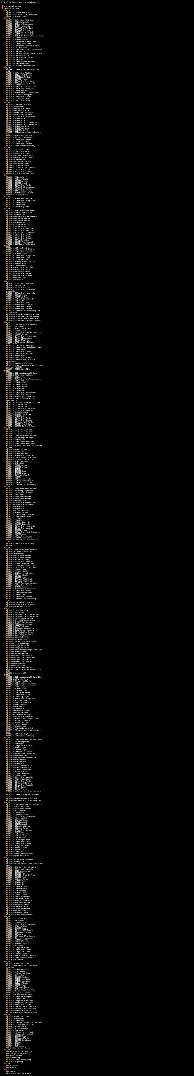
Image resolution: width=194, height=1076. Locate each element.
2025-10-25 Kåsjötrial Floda (18, 22)
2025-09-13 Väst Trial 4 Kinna (19, 30)
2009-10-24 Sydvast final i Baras (20, 746)
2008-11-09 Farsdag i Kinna (18, 806)
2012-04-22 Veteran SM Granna (20, 593)
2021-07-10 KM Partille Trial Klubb (20, 193)
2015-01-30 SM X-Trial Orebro (19, 424)
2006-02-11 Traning (15, 959)
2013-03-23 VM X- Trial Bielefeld (20, 538)
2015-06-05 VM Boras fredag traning (21, 408)
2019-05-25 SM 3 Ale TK (17, 226)
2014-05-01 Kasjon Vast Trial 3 (19, 479)
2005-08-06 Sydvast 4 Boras (19, 987)
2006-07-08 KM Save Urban (18, 940)
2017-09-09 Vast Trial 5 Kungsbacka (21, 293)
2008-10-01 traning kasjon (18, 814)
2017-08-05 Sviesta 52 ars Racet (20, 299)
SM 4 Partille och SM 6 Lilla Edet (20, 1052)
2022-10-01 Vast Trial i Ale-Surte (20, 151)
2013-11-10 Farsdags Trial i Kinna (20, 493)
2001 (8, 1069)
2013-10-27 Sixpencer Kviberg (19, 496)
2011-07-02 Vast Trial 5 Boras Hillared (22, 642)
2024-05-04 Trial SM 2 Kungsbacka (21, 95)
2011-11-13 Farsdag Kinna (18, 610)
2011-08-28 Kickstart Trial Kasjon (20, 632)
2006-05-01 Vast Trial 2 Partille (19, 950)
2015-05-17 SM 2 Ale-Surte (18, 412)
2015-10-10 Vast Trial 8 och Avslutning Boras (24, 379)
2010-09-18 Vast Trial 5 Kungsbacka (21, 699)
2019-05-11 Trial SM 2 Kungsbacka (21, 232)
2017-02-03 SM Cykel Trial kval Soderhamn (24, 320)
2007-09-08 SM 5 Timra (17, 877)
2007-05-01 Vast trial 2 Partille (19, 908)
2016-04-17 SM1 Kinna (16, 355)
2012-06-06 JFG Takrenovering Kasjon (22, 583)
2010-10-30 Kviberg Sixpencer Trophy (22, 685)
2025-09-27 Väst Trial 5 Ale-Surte (20, 28)
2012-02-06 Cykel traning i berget (20, 602)
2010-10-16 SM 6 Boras (17, 689)
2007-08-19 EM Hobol (16, 883)
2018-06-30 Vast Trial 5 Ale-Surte (20, 267)
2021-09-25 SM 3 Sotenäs (18, 183)
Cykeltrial (11, 1071)
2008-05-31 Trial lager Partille (19, 840)
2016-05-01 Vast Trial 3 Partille (19, 352)
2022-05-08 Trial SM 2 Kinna (18, 165)
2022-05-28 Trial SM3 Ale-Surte (19, 161)
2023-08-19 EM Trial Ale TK (18, 120)
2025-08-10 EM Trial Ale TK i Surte (21, 32)
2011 (8, 608)
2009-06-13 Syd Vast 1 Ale (18, 771)
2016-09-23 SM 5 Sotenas (18, 334)
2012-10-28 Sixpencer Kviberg (19, 555)
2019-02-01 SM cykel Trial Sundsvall (21, 244)
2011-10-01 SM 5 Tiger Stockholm (20, 622)
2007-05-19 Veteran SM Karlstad (20, 900)
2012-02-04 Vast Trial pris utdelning (21, 604)
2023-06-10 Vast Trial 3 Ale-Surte (20, 136)
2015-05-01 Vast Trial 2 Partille (19, 418)
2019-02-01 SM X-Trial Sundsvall (20, 242)
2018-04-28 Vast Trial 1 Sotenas (20, 275)
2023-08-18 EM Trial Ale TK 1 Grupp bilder (23, 124)
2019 (8, 208)
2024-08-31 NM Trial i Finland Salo (21, 89)
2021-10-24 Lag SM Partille (18, 179)
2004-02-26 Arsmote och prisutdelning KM (23, 485)
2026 (8, 10)
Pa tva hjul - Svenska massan (19, 1054)
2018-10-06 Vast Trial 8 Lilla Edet (20, 252)
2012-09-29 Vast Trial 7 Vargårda (20, 561)
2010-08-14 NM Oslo (16, 706)
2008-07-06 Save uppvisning (18, 834)
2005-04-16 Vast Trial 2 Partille (19, 1005)
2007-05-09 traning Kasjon (18, 906)
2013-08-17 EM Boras (16, 508)
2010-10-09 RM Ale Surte (17, 691)
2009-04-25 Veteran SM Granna (20, 783)
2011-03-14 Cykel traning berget (20, 667)
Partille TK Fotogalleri (11, 8)
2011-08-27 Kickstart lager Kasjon (20, 634)
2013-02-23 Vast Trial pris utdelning (21, 544)
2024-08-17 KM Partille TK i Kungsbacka (23, 93)
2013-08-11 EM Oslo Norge (18, 510)
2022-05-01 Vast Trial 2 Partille (19, 169)
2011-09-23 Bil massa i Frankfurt (20, 624)
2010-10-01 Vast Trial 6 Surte (19, 695)
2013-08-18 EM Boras (16, 506)
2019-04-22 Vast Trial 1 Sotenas (20, 238)
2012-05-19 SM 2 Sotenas (18, 587)
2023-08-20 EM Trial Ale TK (18, 118)
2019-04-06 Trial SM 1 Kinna (18, 240)
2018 (8, 246)
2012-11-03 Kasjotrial (16, 553)
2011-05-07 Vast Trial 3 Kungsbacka (21, 657)
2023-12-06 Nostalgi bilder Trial (19, 104)
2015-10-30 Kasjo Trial (16, 377)
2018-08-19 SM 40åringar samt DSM (21, 262)
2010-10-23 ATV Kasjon (17, 687)
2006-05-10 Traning (15, 946)
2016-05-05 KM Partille (16, 350)
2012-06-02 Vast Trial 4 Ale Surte (20, 585)
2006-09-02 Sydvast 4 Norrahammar (21, 936)
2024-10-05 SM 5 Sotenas (18, 79)
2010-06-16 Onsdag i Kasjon (18, 710)
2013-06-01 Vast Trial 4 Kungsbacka (21, 526)
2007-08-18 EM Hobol (16, 885)
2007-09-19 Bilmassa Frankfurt (19, 871)
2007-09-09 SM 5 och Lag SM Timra (21, 875)
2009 (8, 738)
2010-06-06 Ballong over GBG (19, 714)
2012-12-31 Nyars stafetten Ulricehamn (22, 549)
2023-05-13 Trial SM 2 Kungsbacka (21, 138)
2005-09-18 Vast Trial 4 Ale (18, 975)
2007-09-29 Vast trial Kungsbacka (20, 869)
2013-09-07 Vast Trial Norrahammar (21, 502)
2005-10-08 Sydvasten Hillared (19, 973)
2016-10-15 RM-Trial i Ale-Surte (20, 328)
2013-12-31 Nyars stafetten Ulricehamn (22, 489)
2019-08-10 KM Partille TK (18, 222)
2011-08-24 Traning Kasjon (18, 636)
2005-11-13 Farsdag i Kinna (18, 963)
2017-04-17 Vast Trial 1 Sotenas (20, 309)
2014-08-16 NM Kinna (16, 463)
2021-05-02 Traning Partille (18, 195)
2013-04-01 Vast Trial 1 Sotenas (20, 536)
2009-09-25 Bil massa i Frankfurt (20, 751)
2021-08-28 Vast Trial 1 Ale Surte (20, 189)
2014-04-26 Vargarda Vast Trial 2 (20, 481)
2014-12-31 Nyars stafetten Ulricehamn (22, 436)
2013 (8, 487)
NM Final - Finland (15, 1056)
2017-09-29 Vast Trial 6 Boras (19, 287)
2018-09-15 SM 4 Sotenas (18, 254)
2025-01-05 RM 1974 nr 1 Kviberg (20, 57)
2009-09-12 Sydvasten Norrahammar (22, 757)
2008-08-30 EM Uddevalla (17, 824)
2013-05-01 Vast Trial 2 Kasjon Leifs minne (24, 532)
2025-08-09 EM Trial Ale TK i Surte (21, 34)
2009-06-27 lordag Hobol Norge (20, 767)
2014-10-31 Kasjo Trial (16, 440)
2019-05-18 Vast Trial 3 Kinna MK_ (21, 228)
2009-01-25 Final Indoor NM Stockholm (22, 798)
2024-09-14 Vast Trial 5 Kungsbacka (21, 83)
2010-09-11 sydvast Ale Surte (19, 701)
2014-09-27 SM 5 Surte (16, 451)
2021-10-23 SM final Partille (18, 181)
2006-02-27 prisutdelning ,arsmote (20, 957)
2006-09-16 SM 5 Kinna (17, 928)
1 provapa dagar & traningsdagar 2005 (22, 1012)
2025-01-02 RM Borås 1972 (18, 63)
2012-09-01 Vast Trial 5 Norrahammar (22, 567)
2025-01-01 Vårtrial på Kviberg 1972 (21, 65)
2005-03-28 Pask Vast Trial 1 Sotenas (22, 1006)
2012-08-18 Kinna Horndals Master (21, 573)
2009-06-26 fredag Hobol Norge (20, 769)
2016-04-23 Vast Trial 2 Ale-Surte (20, 354)
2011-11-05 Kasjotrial (16, 612)
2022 (8, 148)
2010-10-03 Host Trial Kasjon (19, 693)
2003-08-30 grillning (15, 1062)
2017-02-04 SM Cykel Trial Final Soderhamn (24, 316)
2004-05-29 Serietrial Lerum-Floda (20, 1034)
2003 (8, 1050)
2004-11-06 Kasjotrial (16, 1018)
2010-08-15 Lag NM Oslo (17, 704)
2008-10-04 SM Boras (16, 812)
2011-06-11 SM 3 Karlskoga (18, 644)
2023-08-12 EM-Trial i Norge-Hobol (21, 128)
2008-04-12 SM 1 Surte (16, 849)
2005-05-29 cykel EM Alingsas (19, 993)
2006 (8, 916)
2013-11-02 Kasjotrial (16, 494)
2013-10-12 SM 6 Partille (17, 500)
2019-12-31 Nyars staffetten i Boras (21, 210)
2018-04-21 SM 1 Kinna (17, 277)
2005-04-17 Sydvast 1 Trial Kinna (20, 1003)
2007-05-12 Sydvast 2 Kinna (18, 904)
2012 (8, 547)
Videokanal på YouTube (12, 6)
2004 (8, 1014)
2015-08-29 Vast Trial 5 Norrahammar (22, 393)
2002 (8, 1064)
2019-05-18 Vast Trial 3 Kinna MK (20, 230)
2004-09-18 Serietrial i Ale (17, 1026)
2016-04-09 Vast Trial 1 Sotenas (20, 357)
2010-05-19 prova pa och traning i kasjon (23, 718)
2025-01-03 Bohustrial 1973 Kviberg (21, 61)
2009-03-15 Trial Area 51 (17, 789)
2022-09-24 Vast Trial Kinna (18, 153)
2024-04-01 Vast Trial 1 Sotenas (20, 100)
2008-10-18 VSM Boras (17, 810)
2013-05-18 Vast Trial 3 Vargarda (20, 528)
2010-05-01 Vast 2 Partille (17, 724)
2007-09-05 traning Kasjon (18, 879)
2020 (8, 197)
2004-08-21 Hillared (15, 1030)
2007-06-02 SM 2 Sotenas (18, 895)
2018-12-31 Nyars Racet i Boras (20, 248)
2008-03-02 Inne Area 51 (17, 851)
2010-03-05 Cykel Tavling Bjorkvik (20, 728)
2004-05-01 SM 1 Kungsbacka (19, 1040)
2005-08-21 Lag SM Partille (18, 983)
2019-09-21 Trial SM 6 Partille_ (19, 218)
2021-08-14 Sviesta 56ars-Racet (20, 191)
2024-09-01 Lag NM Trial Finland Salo (22, 87)
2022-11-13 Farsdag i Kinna (18, 149)
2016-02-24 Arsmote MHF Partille (20, 363)
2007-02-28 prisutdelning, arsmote (20, 914)
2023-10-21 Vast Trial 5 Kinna (19, 108)
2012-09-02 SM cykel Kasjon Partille (21, 565)
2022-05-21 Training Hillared (18, 163)
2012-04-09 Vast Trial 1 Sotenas (20, 597)
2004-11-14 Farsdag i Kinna (18, 1016)
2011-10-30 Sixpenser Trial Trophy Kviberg (24, 614)
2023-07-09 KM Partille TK (18, 130)
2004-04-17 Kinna (14, 1044)
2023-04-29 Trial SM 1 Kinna (18, 142)
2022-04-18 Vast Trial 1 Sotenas (20, 171)
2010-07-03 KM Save (16, 708)
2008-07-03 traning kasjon (18, 836)
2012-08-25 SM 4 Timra (17, 569)
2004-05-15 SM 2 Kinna (17, 1036)
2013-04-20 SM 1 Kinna (17, 534)
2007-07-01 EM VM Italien (17, 889)
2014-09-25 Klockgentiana (18, 453)
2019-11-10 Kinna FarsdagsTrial (20, 212)
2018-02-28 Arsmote (15, 279)
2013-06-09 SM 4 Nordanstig (19, 522)
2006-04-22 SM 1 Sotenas (18, 954)
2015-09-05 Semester (16, 391)
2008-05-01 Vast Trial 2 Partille (19, 844)
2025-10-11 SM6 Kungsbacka (19, 26)
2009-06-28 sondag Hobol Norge (20, 765)
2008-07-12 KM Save (16, 832)
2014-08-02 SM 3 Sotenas (18, 467)
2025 (8, 18)
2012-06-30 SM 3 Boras (17, 577)
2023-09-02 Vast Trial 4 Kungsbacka (21, 116)
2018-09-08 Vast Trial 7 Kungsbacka (21, 256)
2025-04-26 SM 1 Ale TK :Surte (19, 44)
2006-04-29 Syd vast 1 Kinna (19, 952)
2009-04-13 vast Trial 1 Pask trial (20, 785)
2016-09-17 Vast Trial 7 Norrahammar (22, 336)
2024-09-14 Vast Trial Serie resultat (21, 81)
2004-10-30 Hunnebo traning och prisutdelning (25, 1022)
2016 (8, 322)
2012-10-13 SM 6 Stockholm (18, 559)
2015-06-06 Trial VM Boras (18, 406)
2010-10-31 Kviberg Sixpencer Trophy (22, 683)
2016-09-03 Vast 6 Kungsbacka (20, 338)
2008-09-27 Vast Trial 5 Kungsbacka (21, 816)
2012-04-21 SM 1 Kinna (17, 595)
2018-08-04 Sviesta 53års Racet (20, 266)
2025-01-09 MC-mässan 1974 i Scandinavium (25, 50)
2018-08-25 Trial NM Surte (18, 260)
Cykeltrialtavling (14, 1058)
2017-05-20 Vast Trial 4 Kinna (19, 303)
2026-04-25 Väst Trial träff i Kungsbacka (23, 14)
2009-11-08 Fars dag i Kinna (18, 742)
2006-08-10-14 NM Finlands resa (20, 938)
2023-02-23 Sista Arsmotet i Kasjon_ (21, 146)
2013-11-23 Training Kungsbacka (20, 491)
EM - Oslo (12, 1067)
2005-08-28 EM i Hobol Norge (19, 979)
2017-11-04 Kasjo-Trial (16, 285)
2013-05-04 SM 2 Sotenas (18, 530)
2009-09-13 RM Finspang (17, 755)
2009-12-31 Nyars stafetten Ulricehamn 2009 (25, 740)
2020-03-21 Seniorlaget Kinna (19, 207)
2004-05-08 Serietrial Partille (18, 1038)
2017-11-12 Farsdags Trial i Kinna (20, 283)
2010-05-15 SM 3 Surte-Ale (18, 722)
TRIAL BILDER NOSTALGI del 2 (20, 432)
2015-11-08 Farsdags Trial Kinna (20, 375)
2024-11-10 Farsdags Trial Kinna (20, 73)
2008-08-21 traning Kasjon (18, 828)
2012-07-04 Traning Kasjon (18, 575)
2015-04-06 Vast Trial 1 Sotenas (20, 420)
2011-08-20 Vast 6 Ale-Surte (18, 638)
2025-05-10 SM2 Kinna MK (18, 40)
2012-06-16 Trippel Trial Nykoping (20, 581)
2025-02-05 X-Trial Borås (17, 48)
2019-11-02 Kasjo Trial (16, 214)
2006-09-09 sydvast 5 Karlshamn (20, 932)
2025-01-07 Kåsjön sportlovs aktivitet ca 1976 (25, 53)
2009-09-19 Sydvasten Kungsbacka (21, 753)
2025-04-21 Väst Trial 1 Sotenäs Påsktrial (23, 46)
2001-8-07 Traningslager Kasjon (20, 1073)
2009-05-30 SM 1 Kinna (17, 775)
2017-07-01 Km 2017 (16, 301)
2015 (8, 371)
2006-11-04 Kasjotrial (16, 920)
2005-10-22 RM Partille (16, 971)
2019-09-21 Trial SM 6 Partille (19, 220)
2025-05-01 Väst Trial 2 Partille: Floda (22, 42)
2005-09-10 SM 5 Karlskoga (18, 977)
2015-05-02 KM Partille (16, 416)
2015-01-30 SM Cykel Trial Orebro (21, 426)
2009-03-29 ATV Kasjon (17, 787)
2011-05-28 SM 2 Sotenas (17, 651)
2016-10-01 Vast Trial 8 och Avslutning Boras (24, 332)
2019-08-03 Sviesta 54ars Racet (20, 224)
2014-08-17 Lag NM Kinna (18, 461)
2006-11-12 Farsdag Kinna (18, 918)
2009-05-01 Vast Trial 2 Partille (19, 781)
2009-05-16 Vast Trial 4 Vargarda (20, 777)
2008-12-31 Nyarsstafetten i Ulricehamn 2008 (25, 804)
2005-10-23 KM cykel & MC (18, 969)
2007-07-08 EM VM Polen (17, 887)
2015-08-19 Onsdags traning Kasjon (21, 396)
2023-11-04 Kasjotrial (16, 106)
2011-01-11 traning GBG (17, 673)
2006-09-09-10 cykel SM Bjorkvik (20, 930)
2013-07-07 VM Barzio (16, 518)
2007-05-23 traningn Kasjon (18, 898)
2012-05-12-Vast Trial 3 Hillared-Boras (22, 589)
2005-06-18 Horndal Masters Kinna (21, 989)
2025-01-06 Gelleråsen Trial (18, 55)
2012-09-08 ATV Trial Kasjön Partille (21, 563)
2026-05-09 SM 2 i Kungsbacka (20, 12)
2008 (8, 802)
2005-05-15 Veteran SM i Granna (20, 995)
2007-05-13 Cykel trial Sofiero (19, 902)
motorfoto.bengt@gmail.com (29, 2)
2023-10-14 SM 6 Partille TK (18, 110)
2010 (8, 675)
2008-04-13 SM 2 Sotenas (18, 848)
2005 (8, 961)
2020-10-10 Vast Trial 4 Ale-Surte (20, 199)
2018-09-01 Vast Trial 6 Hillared (19, 258)
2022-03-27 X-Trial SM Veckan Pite (21, 173)
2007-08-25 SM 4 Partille (17, 881)
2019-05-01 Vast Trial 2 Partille (19, 234)
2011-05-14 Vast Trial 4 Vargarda (20, 655)
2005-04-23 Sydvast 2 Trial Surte (20, 1001)
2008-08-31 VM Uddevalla (17, 822)
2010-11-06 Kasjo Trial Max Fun (20, 681)
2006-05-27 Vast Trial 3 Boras (19, 942)
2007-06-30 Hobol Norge (17, 891)
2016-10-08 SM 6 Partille (17, 330)
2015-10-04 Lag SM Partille (18, 381)
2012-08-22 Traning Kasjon (18, 571)
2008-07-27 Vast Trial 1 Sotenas (20, 830)
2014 (8, 428)
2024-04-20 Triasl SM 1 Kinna (19, 99)
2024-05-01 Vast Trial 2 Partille (19, 97)
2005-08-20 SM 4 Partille (17, 985)
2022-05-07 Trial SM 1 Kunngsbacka (21, 167)
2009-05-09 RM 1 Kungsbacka (19, 779)
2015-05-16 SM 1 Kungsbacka (19, 414)
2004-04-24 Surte (14, 1042)
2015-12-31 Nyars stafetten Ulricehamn (22, 373)
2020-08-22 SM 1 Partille (17, 203)
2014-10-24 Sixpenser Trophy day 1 (21, 444)
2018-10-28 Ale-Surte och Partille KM (21, 250)
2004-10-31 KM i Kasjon (17, 1020)
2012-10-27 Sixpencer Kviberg (19, 557)
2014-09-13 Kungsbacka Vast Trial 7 (21, 455)
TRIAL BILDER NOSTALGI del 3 (20, 430)
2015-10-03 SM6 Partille (17, 383)
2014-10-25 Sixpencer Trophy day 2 (21, 442)
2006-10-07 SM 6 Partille (17, 922)
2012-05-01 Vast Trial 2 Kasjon (19, 591)
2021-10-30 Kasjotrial (16, 177)
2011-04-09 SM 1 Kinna (16, 663)
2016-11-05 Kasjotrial (16, 326)
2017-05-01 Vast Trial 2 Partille (19, 307)
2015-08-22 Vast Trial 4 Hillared (19, 395)
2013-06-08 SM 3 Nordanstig (19, 524)
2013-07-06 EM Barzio (16, 520)
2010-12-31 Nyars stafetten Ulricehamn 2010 (25, 677)
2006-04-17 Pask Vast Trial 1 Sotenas (22, 956)
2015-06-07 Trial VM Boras (18, 404)
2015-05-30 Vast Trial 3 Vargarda (20, 410)
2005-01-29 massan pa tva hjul (19, 1010)
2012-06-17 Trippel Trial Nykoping (20, 579)
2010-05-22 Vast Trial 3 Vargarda (20, 716)
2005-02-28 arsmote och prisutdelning (22, 1008)
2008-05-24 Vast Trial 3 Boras (19, 842)
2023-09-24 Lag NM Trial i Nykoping (21, 112)
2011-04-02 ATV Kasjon (16, 665)
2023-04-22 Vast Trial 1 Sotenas (20, 144)
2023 (8, 102)
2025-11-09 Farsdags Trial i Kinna (20, 20)
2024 (8, 67)
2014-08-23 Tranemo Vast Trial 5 (20, 459)
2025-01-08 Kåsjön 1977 (17, 51)
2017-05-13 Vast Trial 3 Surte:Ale (20, 305)
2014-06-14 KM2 (14, 469)
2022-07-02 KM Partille (16, 159)
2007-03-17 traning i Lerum (18, 912)
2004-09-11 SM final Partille (18, 1028)
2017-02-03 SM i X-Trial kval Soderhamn (23, 318)
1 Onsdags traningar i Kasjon (19, 1048)
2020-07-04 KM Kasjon (16, 205)
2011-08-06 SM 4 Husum (17, 640)
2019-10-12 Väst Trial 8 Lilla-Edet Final (22, 216)
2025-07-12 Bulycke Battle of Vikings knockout (25, 36)
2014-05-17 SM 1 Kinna (17, 473)
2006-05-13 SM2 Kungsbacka (19, 944)
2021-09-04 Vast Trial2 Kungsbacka (21, 187)
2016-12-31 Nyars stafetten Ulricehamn (22, 324)
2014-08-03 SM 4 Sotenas (18, 465)
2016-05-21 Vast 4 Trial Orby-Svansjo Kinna (24, 348)
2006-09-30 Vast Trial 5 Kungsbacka (21, 924)
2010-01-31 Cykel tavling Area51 (20, 734)
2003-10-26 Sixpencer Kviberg (19, 1060)
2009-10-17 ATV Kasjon (17, 748)
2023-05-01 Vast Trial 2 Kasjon (19, 140)
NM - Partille (12, 1065)
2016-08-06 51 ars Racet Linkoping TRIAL (23, 346)
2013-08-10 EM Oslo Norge (18, 512)
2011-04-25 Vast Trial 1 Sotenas (20, 661)
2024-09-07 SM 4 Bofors (17, 85)
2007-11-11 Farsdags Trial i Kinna (20, 859)
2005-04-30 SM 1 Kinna (17, 999)
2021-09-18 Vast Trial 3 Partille (19, 185)
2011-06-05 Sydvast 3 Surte (18, 646)
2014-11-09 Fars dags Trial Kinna (20, 438)
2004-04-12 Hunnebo (16, 1046)
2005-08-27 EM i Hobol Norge (19, 981)
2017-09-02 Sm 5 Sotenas (18, 295)
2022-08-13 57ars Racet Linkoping (21, 157)
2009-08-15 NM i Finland (17, 761)
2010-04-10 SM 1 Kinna (17, 726)
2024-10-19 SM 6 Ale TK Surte (19, 77)
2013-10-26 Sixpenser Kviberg (19, 498)
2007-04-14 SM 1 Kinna (17, 910)
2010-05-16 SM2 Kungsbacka (19, 720)
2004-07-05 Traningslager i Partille (20, 1032)
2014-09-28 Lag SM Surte (17, 449)
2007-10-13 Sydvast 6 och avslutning (22, 867)
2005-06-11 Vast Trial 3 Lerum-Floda (21, 991)
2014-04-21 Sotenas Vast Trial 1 (20, 483)
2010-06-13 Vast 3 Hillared (18, 712)
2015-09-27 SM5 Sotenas (17, 385)
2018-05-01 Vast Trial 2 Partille (19, 273)
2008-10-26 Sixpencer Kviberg (19, 808)
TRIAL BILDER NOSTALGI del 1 (20, 434)
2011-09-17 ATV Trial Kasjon (18, 626)
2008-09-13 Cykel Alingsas (18, 820)
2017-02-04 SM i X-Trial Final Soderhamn (23, 314)
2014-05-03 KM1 (14, 477)
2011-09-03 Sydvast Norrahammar (21, 628)
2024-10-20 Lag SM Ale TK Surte (20, 75)
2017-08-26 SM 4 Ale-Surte (18, 297)
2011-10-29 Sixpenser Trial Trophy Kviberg (24, 616)
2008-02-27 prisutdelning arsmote (20, 853)
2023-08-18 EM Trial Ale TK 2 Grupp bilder (23, 122)
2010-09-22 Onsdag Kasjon (18, 697)
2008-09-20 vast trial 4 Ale (17, 818)
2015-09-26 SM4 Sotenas (17, 387)
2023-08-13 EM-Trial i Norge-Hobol (21, 126)
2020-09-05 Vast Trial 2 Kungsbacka (21, 201)
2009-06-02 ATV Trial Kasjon (18, 773)
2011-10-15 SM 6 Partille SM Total (20, 618)
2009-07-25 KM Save (16, 763)
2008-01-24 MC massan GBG (19, 855)
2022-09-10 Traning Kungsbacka (20, 155)
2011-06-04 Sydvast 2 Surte (18, 648)
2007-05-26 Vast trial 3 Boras (19, 897)
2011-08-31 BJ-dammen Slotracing (21, 630)
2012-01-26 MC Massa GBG (19, 606)
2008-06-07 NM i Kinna (16, 838)
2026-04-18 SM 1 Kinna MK (18, 16)
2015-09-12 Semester (16, 389)
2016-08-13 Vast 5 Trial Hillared (19, 340)
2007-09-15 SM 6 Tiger (16, 873)
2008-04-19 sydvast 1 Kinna (18, 846)
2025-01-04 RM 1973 (16, 59)
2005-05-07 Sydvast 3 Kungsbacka (21, 997)
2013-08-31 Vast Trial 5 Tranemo (20, 504)
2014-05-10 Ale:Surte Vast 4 (18, 475)
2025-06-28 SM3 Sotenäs (17, 38)
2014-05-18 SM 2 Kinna (17, 471)
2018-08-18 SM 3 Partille (17, 264)
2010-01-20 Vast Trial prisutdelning (21, 736)
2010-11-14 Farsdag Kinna (18, 679)
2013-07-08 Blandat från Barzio (19, 516)
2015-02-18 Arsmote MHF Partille (20, 422)
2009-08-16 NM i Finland (17, 759)
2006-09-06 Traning (15, 934)
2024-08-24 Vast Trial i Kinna (18, 91)
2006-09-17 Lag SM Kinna (17, 926)
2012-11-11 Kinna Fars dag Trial (20, 551)
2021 (8, 175)
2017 (8, 281)
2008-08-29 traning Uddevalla (19, 826)
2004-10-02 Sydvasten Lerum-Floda (21, 1024)
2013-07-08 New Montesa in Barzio (21, 514)
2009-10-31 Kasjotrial (16, 744)
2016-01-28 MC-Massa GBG (19, 369)
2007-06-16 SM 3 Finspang (18, 893)
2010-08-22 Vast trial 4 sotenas (19, 702)
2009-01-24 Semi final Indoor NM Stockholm (24, 800)
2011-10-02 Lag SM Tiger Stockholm (21, 620)
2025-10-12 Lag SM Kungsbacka (20, 24)
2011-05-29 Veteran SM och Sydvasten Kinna (25, 650)
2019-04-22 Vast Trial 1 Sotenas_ (20, 236)
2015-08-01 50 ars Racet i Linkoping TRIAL (24, 402)
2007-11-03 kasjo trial (16, 861)
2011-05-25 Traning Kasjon (18, 653)
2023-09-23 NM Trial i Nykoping (20, 114)
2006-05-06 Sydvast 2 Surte (18, 948)
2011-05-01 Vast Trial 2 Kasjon (19, 659)
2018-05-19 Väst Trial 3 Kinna (19, 271)
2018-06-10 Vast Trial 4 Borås (19, 269)
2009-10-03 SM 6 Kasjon (17, 750)
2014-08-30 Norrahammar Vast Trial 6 (22, 457)
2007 (8, 857)
